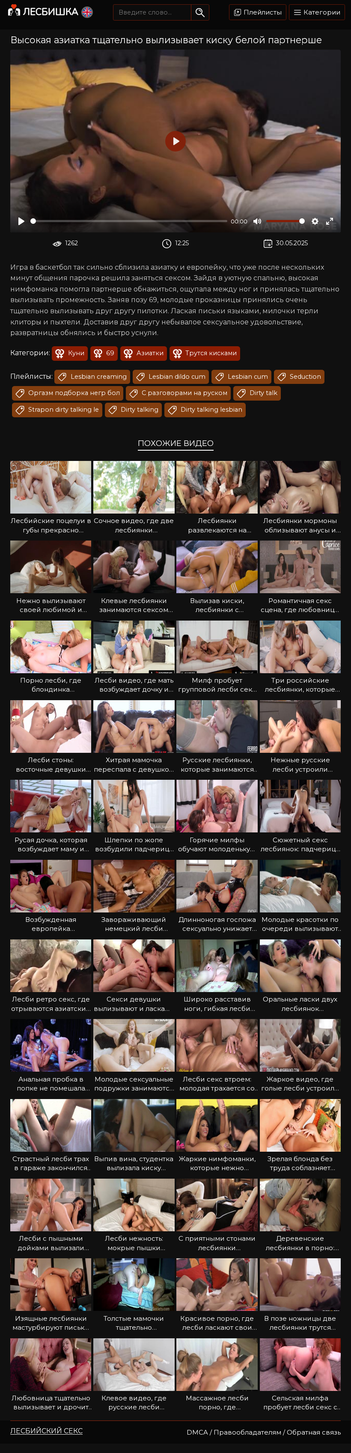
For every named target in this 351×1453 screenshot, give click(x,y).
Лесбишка (50, 12)
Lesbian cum (247, 376)
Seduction (304, 376)
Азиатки (149, 353)
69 (109, 353)
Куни (75, 353)
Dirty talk (262, 393)
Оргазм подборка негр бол (73, 393)
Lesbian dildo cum (176, 376)
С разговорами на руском (183, 393)
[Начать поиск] (200, 12)
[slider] (128, 221)
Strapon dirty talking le (63, 409)
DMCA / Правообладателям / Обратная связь (264, 1432)
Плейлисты (262, 12)
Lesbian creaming (98, 376)
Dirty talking (138, 409)
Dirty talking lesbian (210, 409)
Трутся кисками (210, 353)
